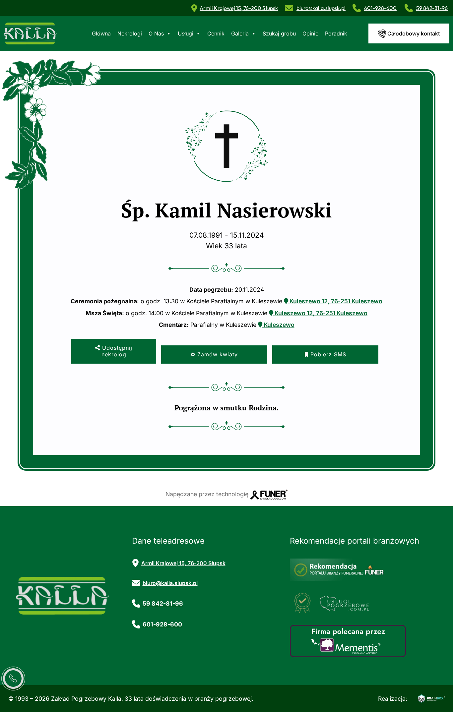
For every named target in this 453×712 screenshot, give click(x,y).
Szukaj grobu (279, 33)
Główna (101, 33)
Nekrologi (129, 33)
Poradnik (336, 33)
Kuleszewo (278, 324)
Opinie (310, 33)
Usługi (185, 33)
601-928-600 (380, 8)
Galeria (240, 33)
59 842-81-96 (432, 8)
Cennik (216, 33)
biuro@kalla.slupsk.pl (321, 8)
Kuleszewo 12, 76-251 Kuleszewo (335, 301)
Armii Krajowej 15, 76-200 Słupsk (239, 8)
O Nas (156, 33)
